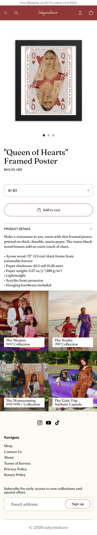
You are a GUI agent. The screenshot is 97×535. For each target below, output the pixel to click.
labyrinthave (56, 527)
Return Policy (15, 474)
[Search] (16, 12)
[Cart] (91, 12)
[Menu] (5, 13)
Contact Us (13, 451)
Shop (8, 446)
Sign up (78, 504)
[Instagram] (40, 422)
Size (7, 180)
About (9, 457)
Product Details (17, 229)
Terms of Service (17, 463)
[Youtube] (48, 422)
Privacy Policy (15, 469)
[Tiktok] (57, 422)
